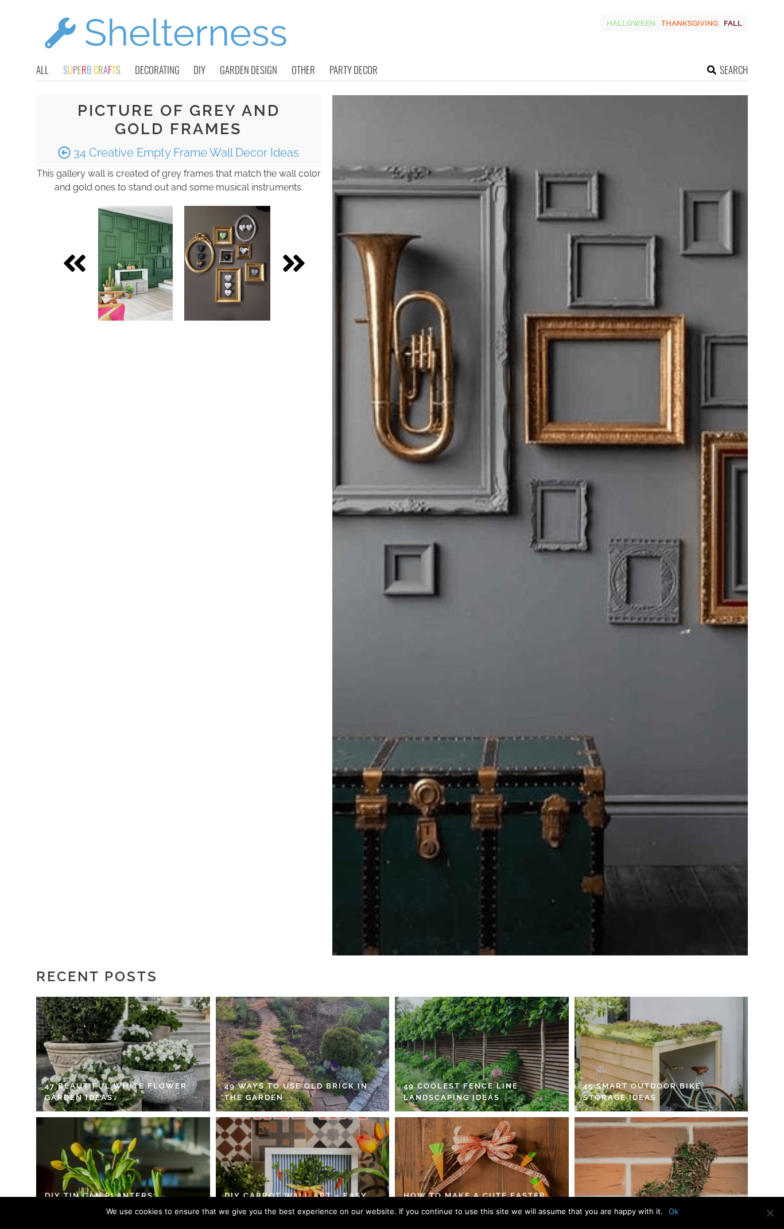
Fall (733, 23)
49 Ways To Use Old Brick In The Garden (296, 1092)
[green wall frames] (135, 263)
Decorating (157, 70)
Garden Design (248, 70)
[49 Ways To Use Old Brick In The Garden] (303, 1054)
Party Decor (353, 70)
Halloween (631, 23)
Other (303, 70)
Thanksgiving (689, 23)
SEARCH (734, 70)
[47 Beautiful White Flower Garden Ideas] (123, 1054)
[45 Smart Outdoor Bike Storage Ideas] (661, 1054)
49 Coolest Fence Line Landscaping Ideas (460, 1092)
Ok (673, 1211)
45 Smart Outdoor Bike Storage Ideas (642, 1092)
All (42, 70)
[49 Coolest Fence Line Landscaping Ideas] (482, 1054)
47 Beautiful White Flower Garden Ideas (116, 1092)
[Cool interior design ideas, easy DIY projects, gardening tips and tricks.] (165, 55)
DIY (199, 70)
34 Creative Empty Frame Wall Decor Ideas (185, 152)
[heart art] (227, 263)
